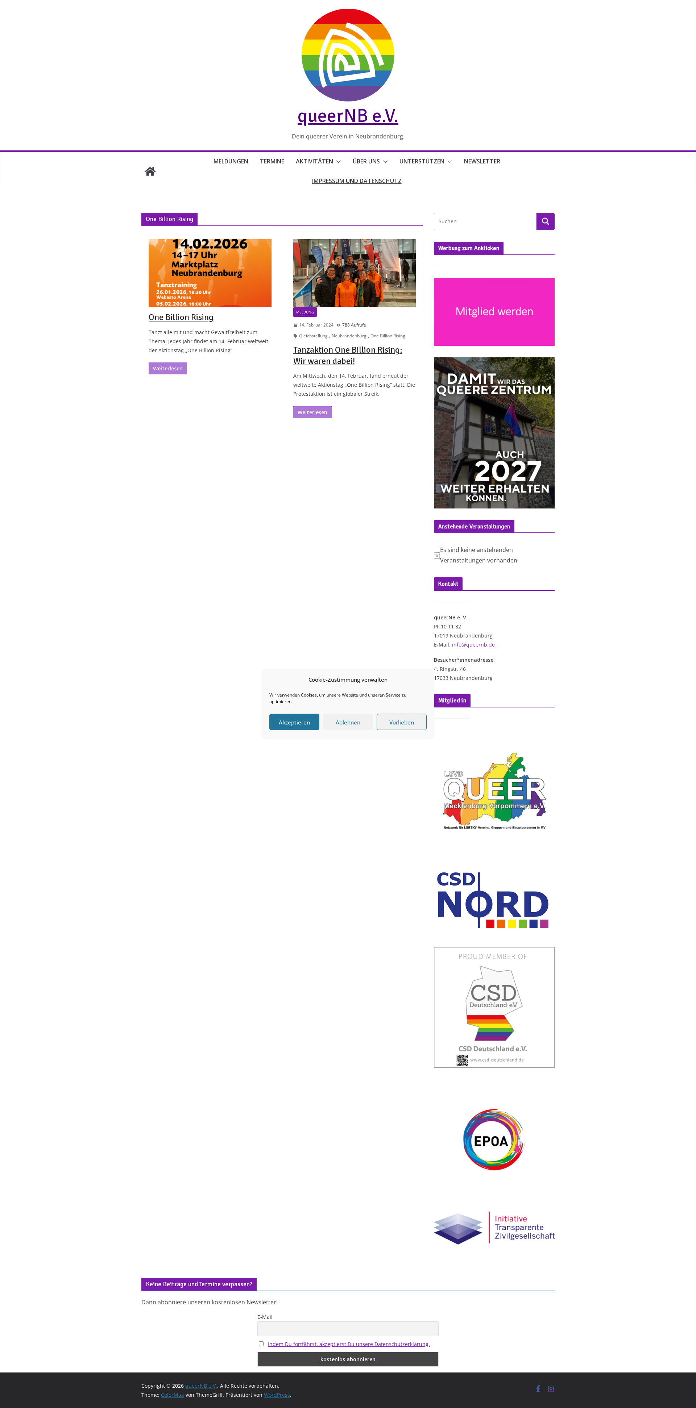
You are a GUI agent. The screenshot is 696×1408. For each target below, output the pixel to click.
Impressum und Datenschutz (357, 181)
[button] (337, 161)
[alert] (494, 555)
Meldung (305, 312)
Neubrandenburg (349, 336)
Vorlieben (401, 722)
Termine (272, 161)
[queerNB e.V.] (150, 171)
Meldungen (231, 161)
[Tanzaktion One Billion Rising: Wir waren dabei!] (354, 273)
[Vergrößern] (545, 366)
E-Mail (265, 1316)
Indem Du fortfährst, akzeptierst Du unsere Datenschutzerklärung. (349, 1344)
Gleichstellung (313, 336)
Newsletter (482, 161)
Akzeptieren (294, 722)
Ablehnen (348, 722)
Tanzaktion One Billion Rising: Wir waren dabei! (347, 355)
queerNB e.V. (348, 115)
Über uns (366, 161)
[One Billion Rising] (210, 273)
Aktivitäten (314, 161)
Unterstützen (421, 161)
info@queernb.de (473, 644)
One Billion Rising (181, 317)
